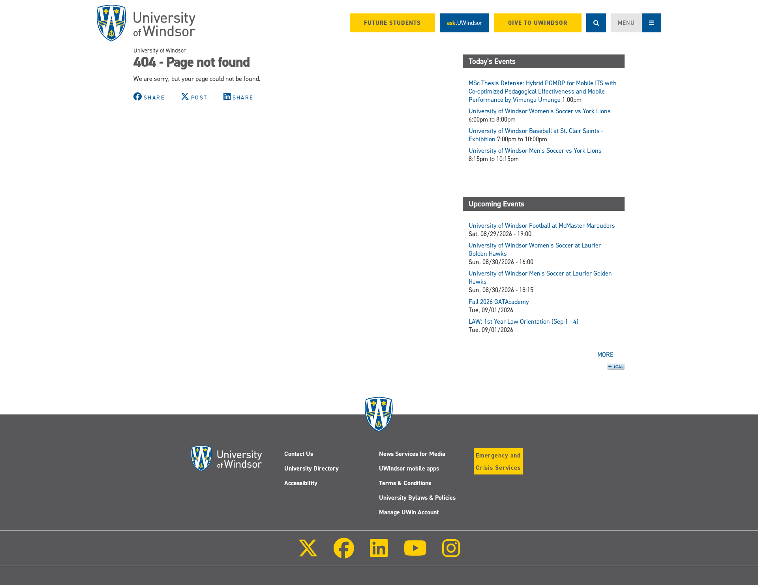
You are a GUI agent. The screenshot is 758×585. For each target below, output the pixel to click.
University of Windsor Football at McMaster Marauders (542, 225)
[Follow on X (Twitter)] (308, 553)
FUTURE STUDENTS (392, 23)
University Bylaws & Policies (417, 497)
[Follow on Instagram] (451, 553)
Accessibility (300, 483)
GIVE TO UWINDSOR (537, 23)
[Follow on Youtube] (415, 553)
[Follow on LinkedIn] (378, 553)
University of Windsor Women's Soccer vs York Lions (540, 111)
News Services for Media (412, 454)
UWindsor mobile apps (409, 468)
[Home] (146, 23)
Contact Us (298, 454)
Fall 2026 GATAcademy (499, 302)
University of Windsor (159, 50)
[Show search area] (596, 22)
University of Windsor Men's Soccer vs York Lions (535, 150)
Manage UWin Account (409, 512)
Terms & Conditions (405, 483)
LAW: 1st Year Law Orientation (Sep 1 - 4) (523, 321)
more (605, 355)
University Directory (311, 468)
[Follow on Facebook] (343, 553)
